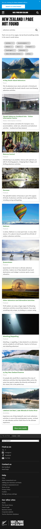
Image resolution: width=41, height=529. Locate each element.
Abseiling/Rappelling (10, 336)
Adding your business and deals (11, 482)
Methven (6, 226)
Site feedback (6, 467)
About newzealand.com (9, 480)
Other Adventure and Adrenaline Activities (19, 300)
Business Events (7, 509)
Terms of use (6, 487)
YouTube (7, 458)
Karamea (6, 190)
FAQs (3, 478)
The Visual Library (7, 505)
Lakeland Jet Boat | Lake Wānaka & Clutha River (20, 410)
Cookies (4, 492)
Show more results (20, 428)
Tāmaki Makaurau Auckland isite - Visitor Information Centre (18, 117)
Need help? (5, 469)
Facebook (8, 455)
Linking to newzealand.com (10, 485)
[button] (3, 12)
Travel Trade (5, 507)
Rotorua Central (9, 154)
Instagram (8, 452)
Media (4, 503)
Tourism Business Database (10, 514)
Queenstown (7, 262)
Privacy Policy (6, 489)
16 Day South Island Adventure (14, 80)
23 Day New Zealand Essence (13, 372)
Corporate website (7, 512)
